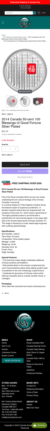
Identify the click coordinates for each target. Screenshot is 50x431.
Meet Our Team (33, 407)
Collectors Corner (9, 352)
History (29, 404)
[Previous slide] (4, 70)
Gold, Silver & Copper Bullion (36, 353)
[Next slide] (46, 70)
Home (4, 35)
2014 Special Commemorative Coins (14, 37)
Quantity (5, 144)
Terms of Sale (32, 392)
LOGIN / (22, 6)
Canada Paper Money (36, 349)
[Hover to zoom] (25, 71)
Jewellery (30, 370)
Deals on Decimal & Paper (35, 365)
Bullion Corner (8, 355)
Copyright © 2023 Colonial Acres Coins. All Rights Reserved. (25, 426)
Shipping (4, 134)
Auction (5, 349)
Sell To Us (6, 346)
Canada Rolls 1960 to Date (36, 359)
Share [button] (6, 293)
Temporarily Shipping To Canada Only (25, 2)
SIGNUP (28, 6)
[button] (2, 22)
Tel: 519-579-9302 (9, 412)
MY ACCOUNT (26, 8)
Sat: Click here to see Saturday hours (10, 392)
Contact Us (31, 385)
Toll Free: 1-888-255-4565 (12, 409)
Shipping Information (35, 389)
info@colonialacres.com (12, 417)
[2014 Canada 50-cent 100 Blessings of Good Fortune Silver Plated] (12, 101)
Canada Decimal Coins (36, 346)
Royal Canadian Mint (35, 343)
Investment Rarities (34, 373)
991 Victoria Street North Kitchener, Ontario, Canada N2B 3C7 (12, 404)
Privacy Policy (32, 395)
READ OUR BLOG (12, 360)
